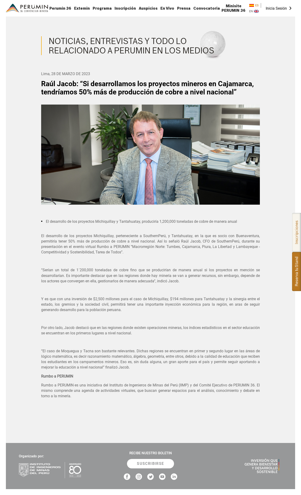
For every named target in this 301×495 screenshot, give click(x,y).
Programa (102, 8)
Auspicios (148, 8)
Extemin (82, 8)
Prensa (183, 8)
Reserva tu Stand (296, 271)
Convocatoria (206, 8)
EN (251, 11)
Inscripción (125, 8)
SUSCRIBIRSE (150, 463)
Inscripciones (296, 232)
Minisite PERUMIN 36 (234, 8)
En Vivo (167, 8)
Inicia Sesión (276, 8)
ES (257, 5)
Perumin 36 (60, 8)
